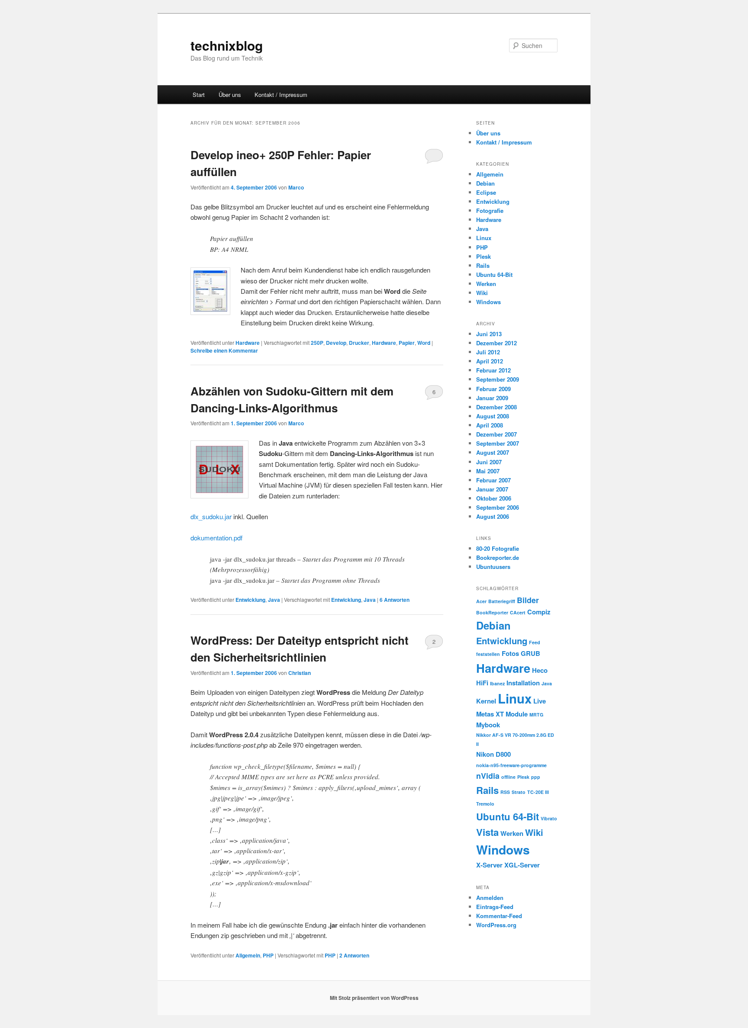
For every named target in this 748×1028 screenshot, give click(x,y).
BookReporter (492, 612)
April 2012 (489, 361)
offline (508, 777)
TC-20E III (538, 792)
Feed (534, 642)
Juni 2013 (489, 334)
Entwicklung (250, 600)
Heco (540, 670)
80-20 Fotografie (497, 548)
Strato (519, 792)
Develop (336, 343)
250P (317, 343)
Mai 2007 (488, 471)
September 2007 (497, 443)
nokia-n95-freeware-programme (511, 765)
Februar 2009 (493, 389)
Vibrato (549, 818)
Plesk (483, 256)
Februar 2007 (493, 480)
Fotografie (489, 210)
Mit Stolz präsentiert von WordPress (374, 998)
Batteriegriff (501, 601)
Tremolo (485, 803)
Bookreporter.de (497, 557)
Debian (485, 183)
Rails (483, 265)
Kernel (486, 701)
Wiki (482, 293)
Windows (488, 302)
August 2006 (492, 516)
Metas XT (490, 714)
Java (274, 600)
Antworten (394, 600)
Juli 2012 (488, 352)
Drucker (359, 343)
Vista (487, 832)
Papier (407, 343)
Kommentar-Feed (499, 916)
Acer (481, 601)
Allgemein (247, 955)
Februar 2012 (493, 370)
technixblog (226, 45)
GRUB (530, 653)
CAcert (518, 612)
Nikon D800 (493, 754)
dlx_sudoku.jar (211, 516)
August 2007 (492, 452)
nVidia (488, 775)
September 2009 (497, 379)
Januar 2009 (492, 398)
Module (517, 714)
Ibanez (497, 683)
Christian (299, 673)
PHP (268, 955)
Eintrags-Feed (494, 907)
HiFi (482, 682)
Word (423, 343)
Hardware (247, 343)
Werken (486, 283)
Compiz (538, 612)
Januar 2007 (492, 489)
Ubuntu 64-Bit (494, 274)
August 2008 (492, 416)
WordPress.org (496, 925)
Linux (483, 238)
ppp (535, 777)
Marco (296, 187)
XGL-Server (522, 865)
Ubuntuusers (493, 566)
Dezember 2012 (496, 343)
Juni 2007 (489, 462)
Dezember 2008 (496, 407)
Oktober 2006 (493, 498)
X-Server (489, 865)
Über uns (230, 94)
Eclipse (486, 192)
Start (199, 94)
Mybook (488, 724)
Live (539, 701)
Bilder (528, 599)
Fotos (510, 653)
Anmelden (489, 897)
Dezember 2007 (496, 434)
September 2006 (497, 507)
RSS (505, 792)
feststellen (488, 654)
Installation (523, 682)
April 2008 (489, 425)
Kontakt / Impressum (281, 94)
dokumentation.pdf (216, 537)
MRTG (536, 714)
